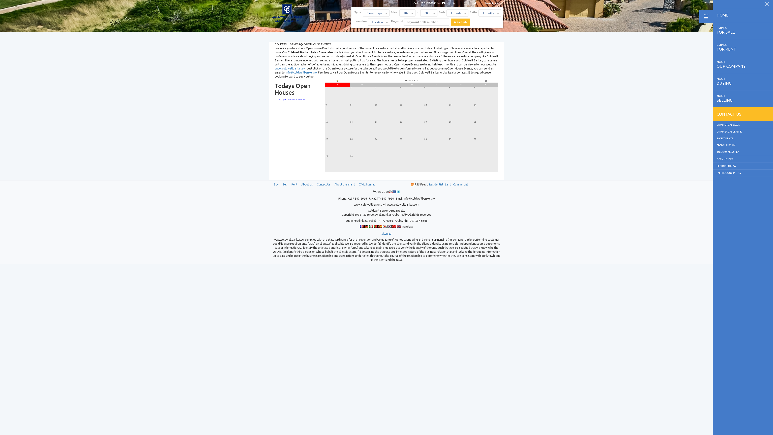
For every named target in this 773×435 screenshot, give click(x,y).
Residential (436, 184)
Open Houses (725, 159)
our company (731, 64)
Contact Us (324, 184)
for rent (726, 47)
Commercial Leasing (729, 131)
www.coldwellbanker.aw (290, 68)
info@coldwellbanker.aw (301, 72)
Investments (725, 138)
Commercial (460, 184)
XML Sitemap (367, 184)
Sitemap (386, 233)
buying (724, 81)
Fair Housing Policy (729, 173)
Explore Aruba (726, 166)
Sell (285, 184)
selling (725, 99)
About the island (345, 184)
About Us (307, 184)
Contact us (729, 114)
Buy (276, 184)
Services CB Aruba (728, 152)
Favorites (490, 3)
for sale (726, 30)
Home (723, 15)
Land (448, 184)
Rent (294, 184)
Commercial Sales (728, 124)
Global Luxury (726, 145)
